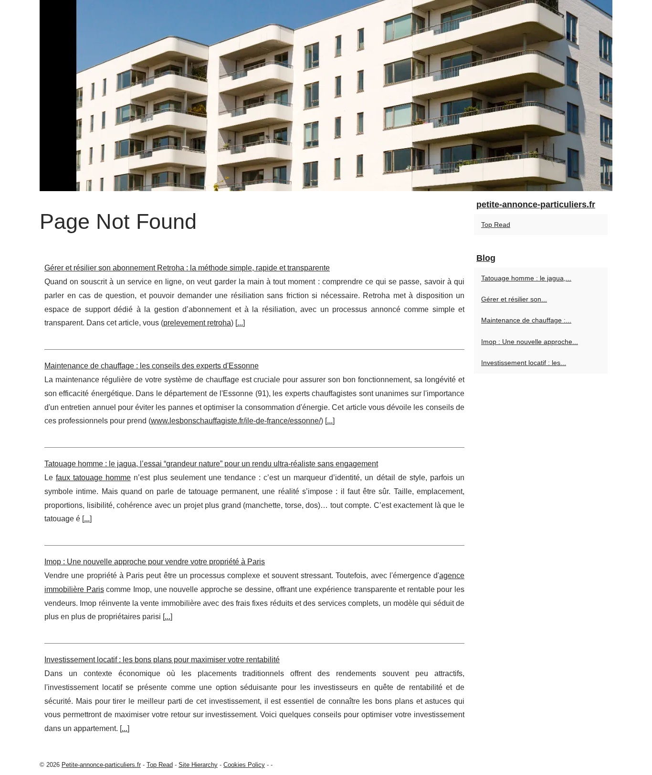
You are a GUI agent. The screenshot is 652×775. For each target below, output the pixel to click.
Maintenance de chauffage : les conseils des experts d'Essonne (151, 366)
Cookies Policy (244, 764)
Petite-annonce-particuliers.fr (101, 764)
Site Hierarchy (198, 764)
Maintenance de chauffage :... (526, 320)
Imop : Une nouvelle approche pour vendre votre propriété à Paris (154, 562)
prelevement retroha (197, 323)
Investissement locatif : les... (523, 362)
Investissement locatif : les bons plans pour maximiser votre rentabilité (162, 660)
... (240, 323)
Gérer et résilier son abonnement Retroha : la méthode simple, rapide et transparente (187, 268)
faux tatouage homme (93, 478)
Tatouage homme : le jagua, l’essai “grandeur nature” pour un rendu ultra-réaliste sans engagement (211, 464)
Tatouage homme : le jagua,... (526, 278)
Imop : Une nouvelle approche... (529, 341)
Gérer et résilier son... (514, 299)
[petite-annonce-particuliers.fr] (326, 95)
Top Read (495, 224)
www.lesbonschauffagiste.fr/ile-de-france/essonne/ (236, 421)
